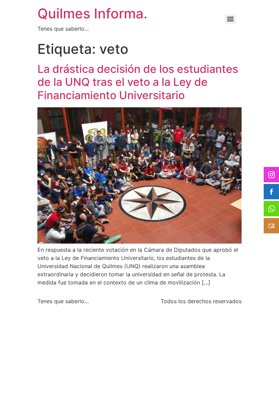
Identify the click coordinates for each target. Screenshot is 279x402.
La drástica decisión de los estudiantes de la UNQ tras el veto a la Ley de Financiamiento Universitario (137, 82)
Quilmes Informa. (92, 13)
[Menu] (230, 19)
